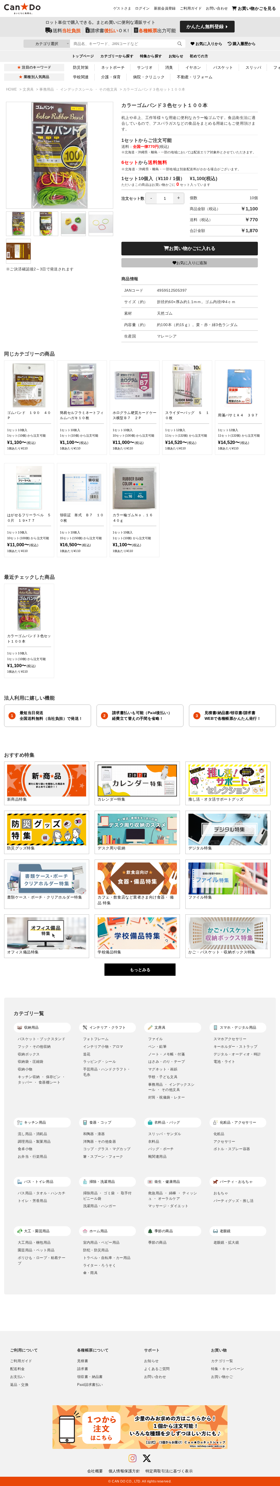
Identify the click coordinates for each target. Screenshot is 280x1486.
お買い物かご (222, 1377)
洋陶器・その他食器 (99, 1141)
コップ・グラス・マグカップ (107, 1149)
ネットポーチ (113, 67)
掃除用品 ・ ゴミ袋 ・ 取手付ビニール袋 (107, 1196)
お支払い (17, 1377)
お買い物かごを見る (257, 8)
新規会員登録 (165, 8)
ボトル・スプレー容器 (232, 1149)
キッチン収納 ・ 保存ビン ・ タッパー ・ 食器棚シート (41, 1079)
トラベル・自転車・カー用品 (107, 1258)
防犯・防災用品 (96, 1250)
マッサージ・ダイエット (168, 1206)
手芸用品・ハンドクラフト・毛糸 (107, 1072)
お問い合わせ (217, 8)
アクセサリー (224, 1141)
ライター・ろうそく (99, 1265)
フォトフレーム (96, 1039)
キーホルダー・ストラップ (236, 1047)
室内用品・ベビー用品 (101, 1242)
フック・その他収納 (34, 1047)
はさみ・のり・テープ (166, 1062)
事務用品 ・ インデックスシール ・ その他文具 (78, 89)
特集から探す (151, 56)
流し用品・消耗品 (32, 1134)
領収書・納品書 (90, 1377)
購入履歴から (244, 43)
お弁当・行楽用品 (32, 1156)
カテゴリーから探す (116, 56)
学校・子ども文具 (162, 1077)
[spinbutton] (165, 198)
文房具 (29, 89)
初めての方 (199, 56)
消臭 (169, 67)
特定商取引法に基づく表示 (169, 1471)
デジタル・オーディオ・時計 (237, 1054)
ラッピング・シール (99, 1062)
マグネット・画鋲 (162, 1069)
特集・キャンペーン (227, 1369)
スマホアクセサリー (230, 1039)
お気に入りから (209, 43)
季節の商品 (157, 1242)
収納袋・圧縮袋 (30, 1062)
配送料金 (17, 1369)
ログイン (142, 8)
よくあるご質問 (157, 1369)
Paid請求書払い (90, 1385)
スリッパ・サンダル (164, 1134)
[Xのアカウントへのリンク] (146, 1458)
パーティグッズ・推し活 (234, 1201)
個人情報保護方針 (124, 1471)
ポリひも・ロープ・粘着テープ (41, 1260)
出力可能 (157, 30)
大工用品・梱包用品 (34, 1242)
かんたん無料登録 (205, 26)
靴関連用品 (157, 1156)
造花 (87, 1054)
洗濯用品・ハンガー (99, 1206)
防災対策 (81, 67)
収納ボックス (29, 1054)
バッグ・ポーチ (161, 1149)
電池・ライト (224, 1062)
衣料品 (153, 1141)
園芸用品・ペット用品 (36, 1250)
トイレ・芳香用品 (32, 1201)
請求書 (82, 1369)
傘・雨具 (90, 1273)
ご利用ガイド (191, 8)
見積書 (82, 1361)
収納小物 (25, 1069)
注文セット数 (132, 198)
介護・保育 (111, 77)
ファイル (155, 1039)
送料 (67, 30)
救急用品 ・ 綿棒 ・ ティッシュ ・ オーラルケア (172, 1196)
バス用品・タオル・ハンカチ (41, 1193)
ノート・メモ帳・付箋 (166, 1054)
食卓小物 (25, 1149)
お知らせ (176, 56)
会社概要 (95, 1471)
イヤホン (193, 67)
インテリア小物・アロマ (103, 1047)
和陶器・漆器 (94, 1134)
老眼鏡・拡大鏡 (226, 1242)
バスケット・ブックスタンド (41, 1039)
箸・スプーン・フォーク (103, 1156)
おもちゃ (221, 1193)
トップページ (83, 56)
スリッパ (253, 67)
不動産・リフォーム (194, 77)
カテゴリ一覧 (222, 1361)
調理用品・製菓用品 (34, 1141)
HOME (12, 89)
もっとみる (140, 969)
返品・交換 (19, 1385)
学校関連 (81, 77)
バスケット (223, 67)
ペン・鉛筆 (157, 1047)
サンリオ (145, 67)
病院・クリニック (149, 77)
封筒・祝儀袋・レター (166, 1097)
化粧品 (219, 1134)
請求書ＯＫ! (109, 30)
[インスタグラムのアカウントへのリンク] (132, 1458)
